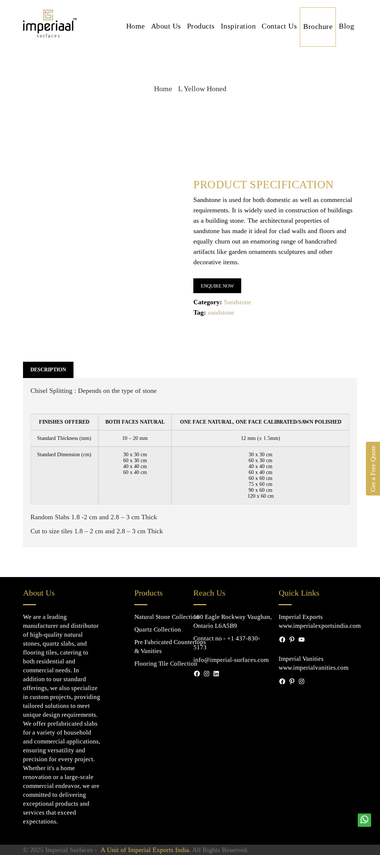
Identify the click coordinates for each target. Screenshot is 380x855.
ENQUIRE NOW (217, 286)
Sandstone (237, 302)
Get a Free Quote (373, 468)
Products (201, 26)
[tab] (48, 370)
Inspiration (238, 26)
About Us (166, 26)
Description (48, 369)
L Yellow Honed (202, 88)
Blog (346, 26)
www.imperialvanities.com (313, 667)
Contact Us (279, 26)
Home (135, 26)
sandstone (221, 312)
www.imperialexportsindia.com (320, 625)
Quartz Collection (157, 629)
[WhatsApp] (364, 819)
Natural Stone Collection (166, 616)
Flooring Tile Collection (165, 663)
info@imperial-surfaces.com (231, 659)
